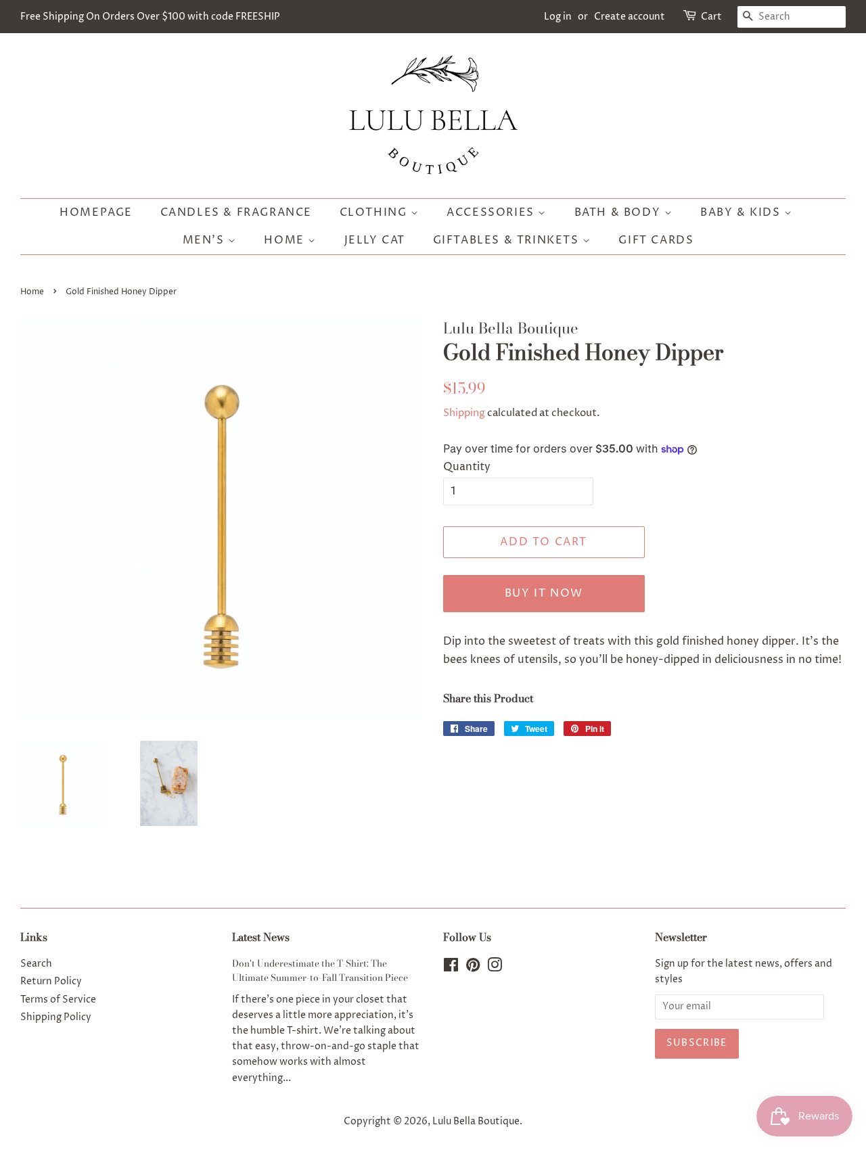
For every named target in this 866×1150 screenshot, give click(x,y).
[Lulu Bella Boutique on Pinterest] (472, 968)
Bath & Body (619, 212)
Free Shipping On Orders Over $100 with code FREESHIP (150, 16)
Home (286, 240)
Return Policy (51, 981)
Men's (206, 240)
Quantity (467, 466)
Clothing (375, 212)
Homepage (96, 212)
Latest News (261, 937)
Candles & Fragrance (236, 212)
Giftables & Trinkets (508, 240)
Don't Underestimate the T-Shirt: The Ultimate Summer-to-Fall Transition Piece (320, 971)
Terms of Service (58, 1000)
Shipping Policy (55, 1017)
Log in (558, 16)
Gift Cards (655, 240)
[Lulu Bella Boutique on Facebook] (451, 968)
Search (36, 964)
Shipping (464, 413)
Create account (629, 16)
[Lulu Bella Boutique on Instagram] (494, 968)
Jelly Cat (374, 240)
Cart (711, 16)
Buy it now (544, 593)
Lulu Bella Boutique (476, 1122)
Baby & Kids (742, 212)
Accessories (492, 212)
